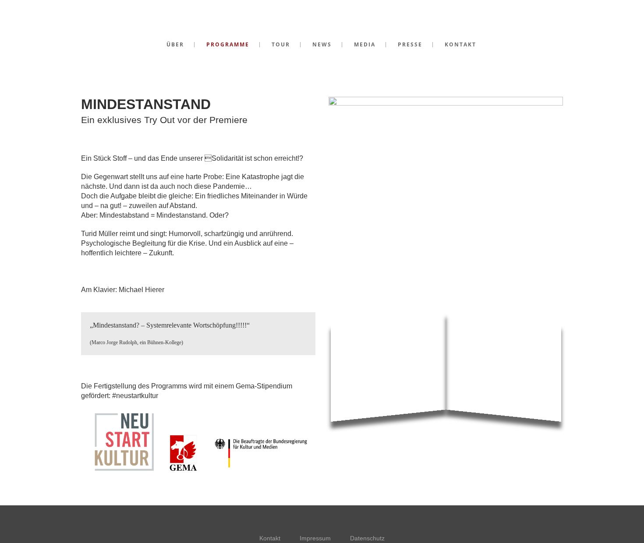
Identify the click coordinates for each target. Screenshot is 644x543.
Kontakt (269, 538)
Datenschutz (367, 538)
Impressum (315, 538)
